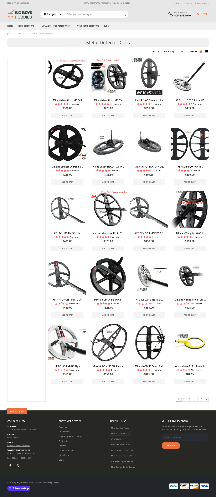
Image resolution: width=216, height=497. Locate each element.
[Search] (124, 14)
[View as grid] (201, 51)
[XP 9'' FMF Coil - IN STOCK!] (149, 210)
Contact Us (188, 3)
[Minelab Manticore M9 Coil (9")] (67, 77)
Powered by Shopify (51, 482)
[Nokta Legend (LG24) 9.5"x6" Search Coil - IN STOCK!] (108, 143)
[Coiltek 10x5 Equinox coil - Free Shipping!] (149, 77)
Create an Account (202, 3)
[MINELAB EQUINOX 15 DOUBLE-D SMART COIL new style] (190, 143)
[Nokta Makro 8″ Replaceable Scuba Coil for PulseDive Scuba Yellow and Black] (190, 343)
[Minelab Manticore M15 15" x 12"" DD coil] (108, 210)
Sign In (178, 3)
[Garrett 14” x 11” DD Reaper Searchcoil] (108, 343)
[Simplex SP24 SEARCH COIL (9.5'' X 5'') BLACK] (149, 143)
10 (200, 399)
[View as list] (206, 51)
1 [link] (178, 399)
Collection (21, 33)
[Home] (8, 33)
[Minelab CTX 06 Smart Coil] (108, 276)
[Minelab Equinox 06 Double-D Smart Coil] (67, 143)
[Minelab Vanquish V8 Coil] (190, 210)
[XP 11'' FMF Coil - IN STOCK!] (67, 276)
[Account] (198, 14)
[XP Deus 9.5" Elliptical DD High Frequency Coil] (149, 276)
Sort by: (156, 51)
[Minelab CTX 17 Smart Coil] (149, 343)
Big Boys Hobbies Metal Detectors (28, 482)
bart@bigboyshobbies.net (18, 445)
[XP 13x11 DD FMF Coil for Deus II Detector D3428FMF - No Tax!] (67, 210)
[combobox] (84, 14)
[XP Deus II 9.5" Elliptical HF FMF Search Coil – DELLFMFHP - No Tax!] (190, 77)
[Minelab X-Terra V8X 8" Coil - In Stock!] (190, 276)
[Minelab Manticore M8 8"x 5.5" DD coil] (108, 77)
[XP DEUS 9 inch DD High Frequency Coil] (67, 343)
